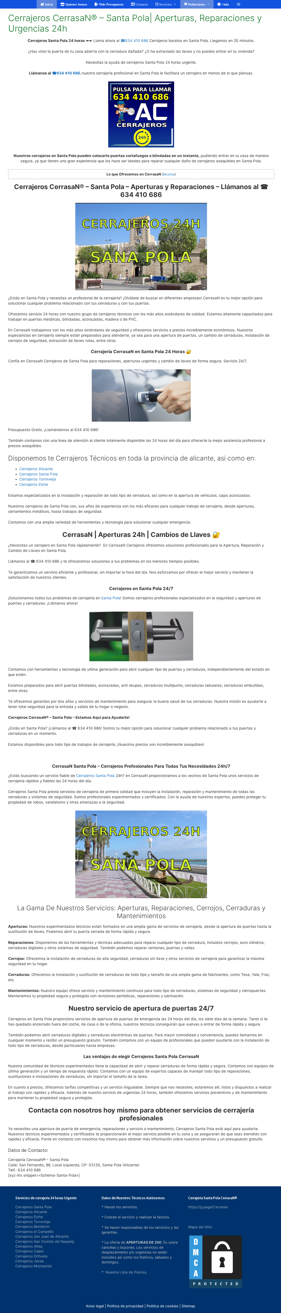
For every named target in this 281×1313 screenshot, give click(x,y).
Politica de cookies (162, 1306)
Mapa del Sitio (200, 1227)
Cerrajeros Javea (29, 1261)
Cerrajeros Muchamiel (33, 1266)
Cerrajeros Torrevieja (37, 479)
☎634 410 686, (66, 73)
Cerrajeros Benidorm (32, 1226)
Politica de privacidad (125, 1306)
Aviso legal (95, 1306)
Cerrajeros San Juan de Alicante (42, 1236)
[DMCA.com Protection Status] (215, 1288)
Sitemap (188, 1306)
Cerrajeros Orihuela (31, 1256)
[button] (238, 4)
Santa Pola (110, 598)
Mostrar (169, 174)
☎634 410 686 (134, 40)
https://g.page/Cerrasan (208, 1207)
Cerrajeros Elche (33, 484)
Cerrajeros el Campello (34, 1231)
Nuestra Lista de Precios (126, 1272)
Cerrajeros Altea (28, 1246)
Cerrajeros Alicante (36, 469)
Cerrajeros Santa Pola (38, 474)
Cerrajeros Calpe (29, 1251)
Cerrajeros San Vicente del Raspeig (44, 1241)
